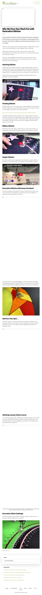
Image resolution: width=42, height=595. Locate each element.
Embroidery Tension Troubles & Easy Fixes (13, 577)
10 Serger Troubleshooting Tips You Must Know (14, 574)
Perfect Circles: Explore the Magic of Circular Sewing (15, 569)
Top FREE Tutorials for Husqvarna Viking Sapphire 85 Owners (17, 572)
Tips (8, 550)
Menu (38, 2)
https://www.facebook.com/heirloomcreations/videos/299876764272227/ (19, 112)
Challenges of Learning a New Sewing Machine (14, 580)
